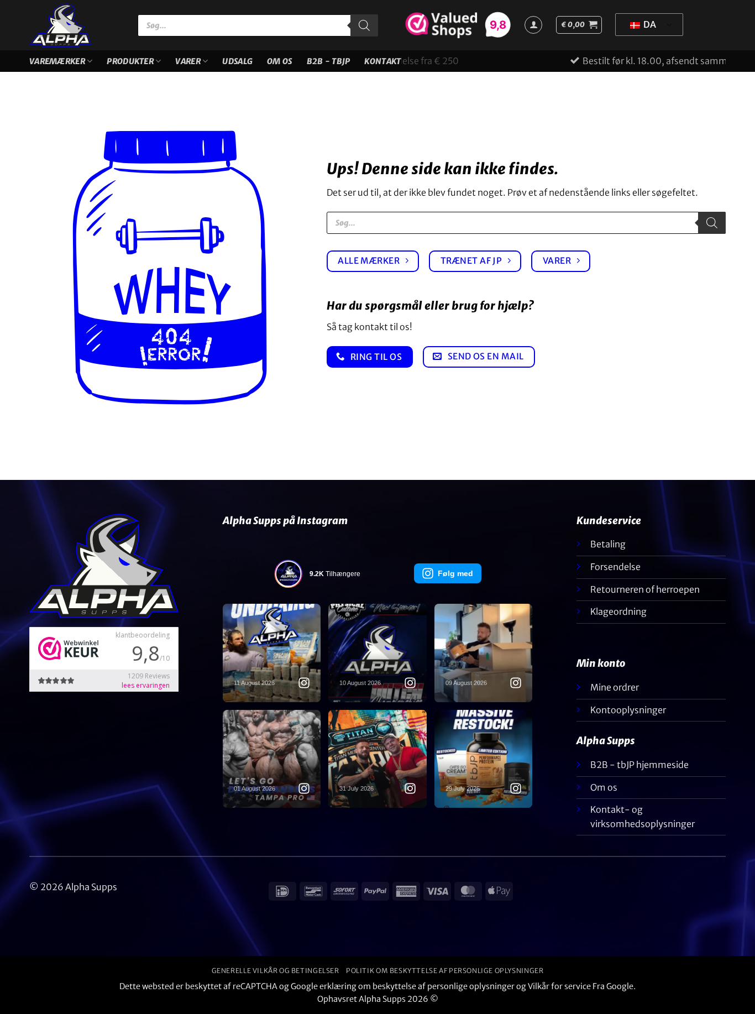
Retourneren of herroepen (645, 589)
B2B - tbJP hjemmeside (639, 764)
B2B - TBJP (328, 61)
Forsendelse (615, 566)
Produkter (130, 61)
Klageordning (618, 611)
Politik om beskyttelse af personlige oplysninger (444, 970)
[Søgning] (364, 25)
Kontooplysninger (628, 709)
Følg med (455, 573)
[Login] (533, 25)
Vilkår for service (559, 986)
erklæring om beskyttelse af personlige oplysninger (417, 986)
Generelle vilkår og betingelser (275, 970)
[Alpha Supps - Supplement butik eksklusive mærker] (75, 25)
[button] (579, 25)
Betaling (608, 544)
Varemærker (57, 61)
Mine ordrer (614, 687)
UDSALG (237, 61)
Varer (187, 61)
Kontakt (382, 61)
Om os (279, 61)
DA (649, 24)
